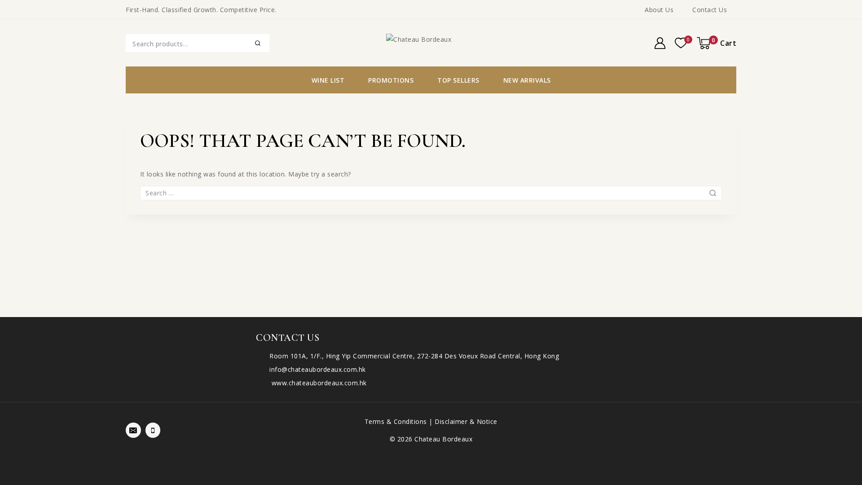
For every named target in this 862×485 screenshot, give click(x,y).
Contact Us (709, 9)
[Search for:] (431, 193)
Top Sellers (458, 80)
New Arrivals (527, 80)
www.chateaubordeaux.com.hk (318, 383)
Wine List (328, 80)
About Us (659, 9)
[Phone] (153, 430)
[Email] (133, 430)
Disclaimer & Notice (466, 421)
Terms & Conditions (396, 421)
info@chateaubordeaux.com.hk (317, 369)
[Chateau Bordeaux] (431, 43)
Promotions (390, 80)
